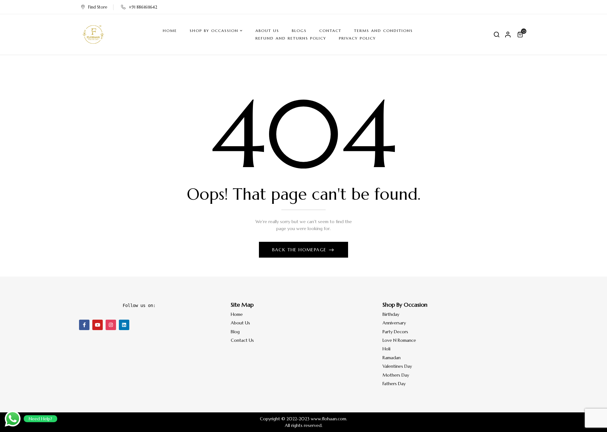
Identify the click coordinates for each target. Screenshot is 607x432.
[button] (521, 34)
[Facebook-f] (84, 325)
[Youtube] (97, 325)
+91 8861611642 (143, 7)
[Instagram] (111, 325)
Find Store (97, 7)
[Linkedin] (124, 325)
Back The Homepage (300, 250)
